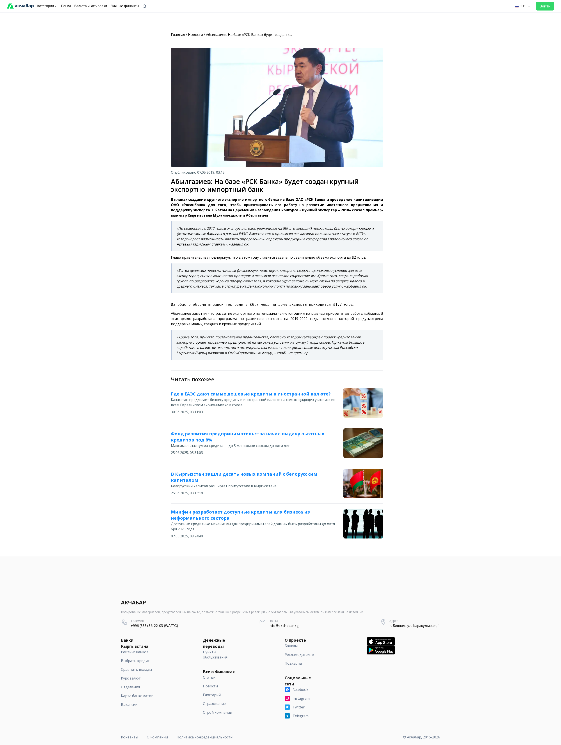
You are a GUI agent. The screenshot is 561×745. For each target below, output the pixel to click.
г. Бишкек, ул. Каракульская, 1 (414, 625)
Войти (545, 6)
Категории (45, 6)
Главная (178, 34)
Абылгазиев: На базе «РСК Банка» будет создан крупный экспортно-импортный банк (279, 34)
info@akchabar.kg (284, 625)
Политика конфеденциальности (205, 737)
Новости (195, 34)
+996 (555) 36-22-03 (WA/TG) (154, 625)
